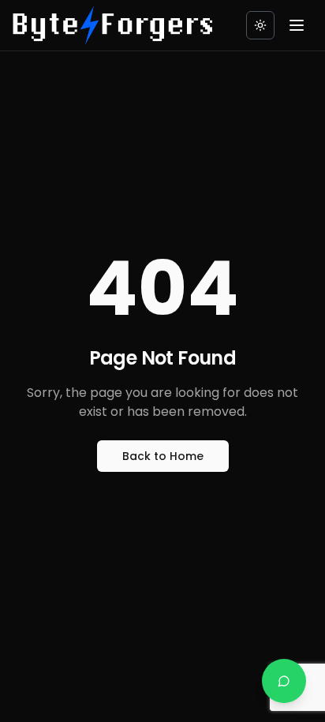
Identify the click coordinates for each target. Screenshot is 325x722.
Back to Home (163, 456)
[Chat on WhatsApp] (284, 681)
